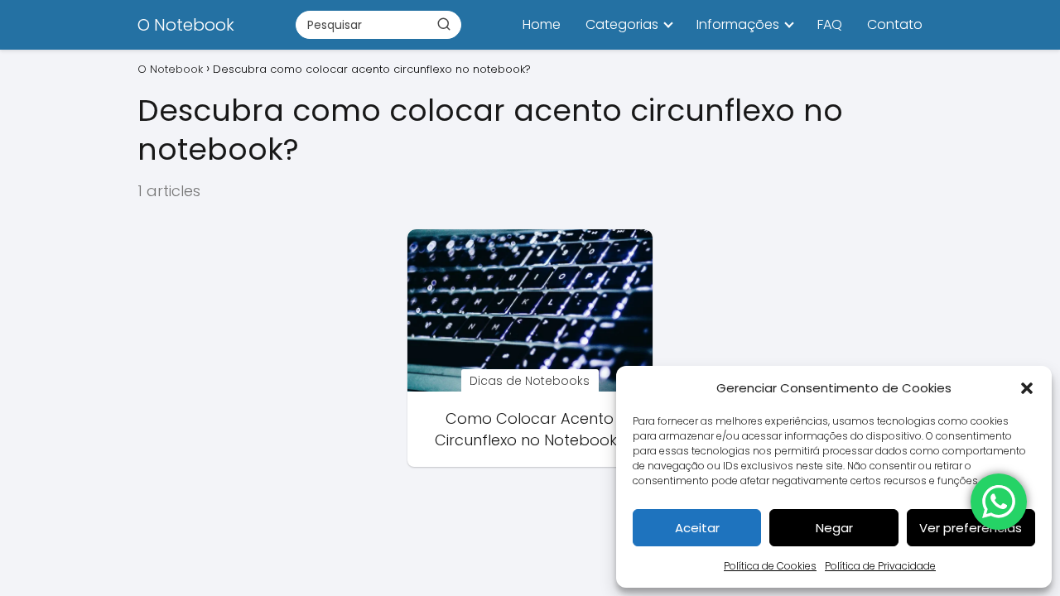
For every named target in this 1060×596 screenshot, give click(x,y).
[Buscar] (443, 24)
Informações (737, 24)
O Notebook (185, 24)
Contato (895, 24)
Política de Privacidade (880, 566)
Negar (834, 527)
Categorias (621, 24)
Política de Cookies (770, 566)
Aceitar (697, 527)
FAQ (829, 24)
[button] (1027, 388)
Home (542, 24)
